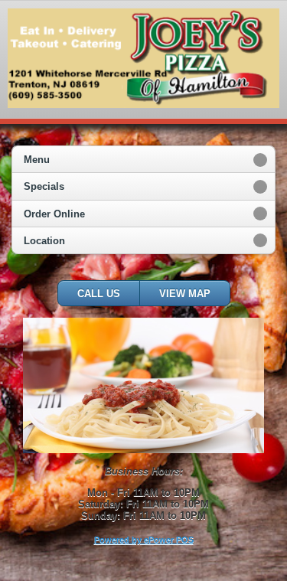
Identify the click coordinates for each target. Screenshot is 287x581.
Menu (37, 159)
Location (44, 240)
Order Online (54, 214)
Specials (44, 186)
